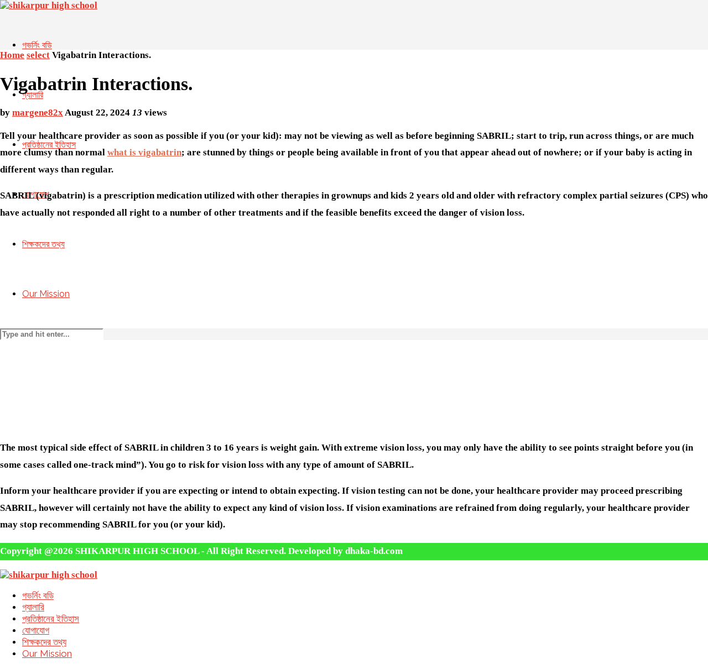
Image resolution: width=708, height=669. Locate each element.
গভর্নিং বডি (37, 45)
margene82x (37, 112)
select (38, 55)
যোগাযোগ (35, 630)
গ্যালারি (32, 95)
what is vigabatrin (144, 152)
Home (12, 55)
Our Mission (46, 294)
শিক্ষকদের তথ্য (43, 244)
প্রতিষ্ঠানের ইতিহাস (50, 618)
